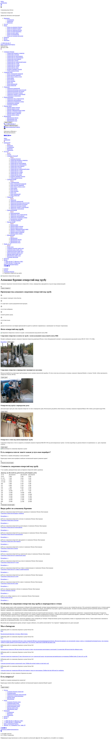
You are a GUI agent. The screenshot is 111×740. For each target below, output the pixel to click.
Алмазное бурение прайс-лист (15, 248)
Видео (5, 39)
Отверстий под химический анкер (16, 62)
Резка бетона (10, 79)
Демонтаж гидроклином (14, 95)
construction (4, 2)
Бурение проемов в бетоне (14, 69)
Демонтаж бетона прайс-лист (15, 251)
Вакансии (10, 22)
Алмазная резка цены (13, 703)
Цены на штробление (13, 34)
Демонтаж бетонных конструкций (16, 90)
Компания (7, 18)
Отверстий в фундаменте (14, 59)
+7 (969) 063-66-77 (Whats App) (12, 722)
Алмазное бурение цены (14, 702)
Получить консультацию (7, 462)
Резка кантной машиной (14, 75)
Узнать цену (11, 342)
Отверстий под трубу (13, 66)
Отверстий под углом (13, 63)
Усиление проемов (12, 104)
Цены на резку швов (13, 33)
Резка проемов (11, 81)
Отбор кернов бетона (13, 70)
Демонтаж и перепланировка (15, 696)
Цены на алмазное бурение (14, 27)
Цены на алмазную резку (14, 28)
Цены (5, 25)
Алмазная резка (8, 72)
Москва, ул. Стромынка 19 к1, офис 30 (14, 725)
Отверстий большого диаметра (15, 53)
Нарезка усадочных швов (14, 112)
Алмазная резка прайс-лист (14, 249)
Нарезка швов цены (12, 707)
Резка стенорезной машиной (15, 73)
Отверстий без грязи (13, 68)
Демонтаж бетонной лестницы (15, 91)
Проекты (6, 37)
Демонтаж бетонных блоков (15, 92)
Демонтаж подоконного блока (15, 101)
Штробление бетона (12, 117)
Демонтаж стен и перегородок (15, 98)
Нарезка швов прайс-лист (14, 254)
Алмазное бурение (9, 51)
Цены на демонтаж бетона (14, 30)
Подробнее (4, 342)
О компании (10, 19)
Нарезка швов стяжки (13, 115)
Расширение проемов (13, 103)
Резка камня (10, 78)
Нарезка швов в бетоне (13, 107)
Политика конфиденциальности (9, 729)
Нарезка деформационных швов (16, 110)
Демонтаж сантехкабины (14, 100)
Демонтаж (7, 87)
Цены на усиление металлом (15, 36)
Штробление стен (12, 119)
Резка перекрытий (12, 84)
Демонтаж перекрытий (13, 88)
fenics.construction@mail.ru (8, 44)
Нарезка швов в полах (13, 109)
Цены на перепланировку (14, 31)
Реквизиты (10, 21)
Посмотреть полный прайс (7, 504)
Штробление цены (12, 709)
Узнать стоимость (5, 288)
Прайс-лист (7, 244)
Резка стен (10, 82)
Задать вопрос (8, 122)
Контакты (6, 40)
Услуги (6, 24)
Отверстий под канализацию (15, 57)
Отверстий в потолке (13, 54)
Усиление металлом (12, 257)
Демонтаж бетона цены (13, 705)
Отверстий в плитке (12, 60)
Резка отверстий (11, 85)
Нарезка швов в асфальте (14, 113)
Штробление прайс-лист (14, 255)
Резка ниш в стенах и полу (14, 76)
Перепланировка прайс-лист (15, 252)
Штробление (7, 116)
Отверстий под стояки (13, 65)
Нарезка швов (8, 106)
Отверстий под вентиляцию (15, 56)
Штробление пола (12, 120)
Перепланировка (8, 97)
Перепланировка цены (13, 706)
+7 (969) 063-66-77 (6, 43)
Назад (8, 144)
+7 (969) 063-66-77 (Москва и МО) (13, 261)
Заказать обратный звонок (11, 125)
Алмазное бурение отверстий (15, 691)
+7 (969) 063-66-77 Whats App (12, 263)
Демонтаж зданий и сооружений (16, 94)
